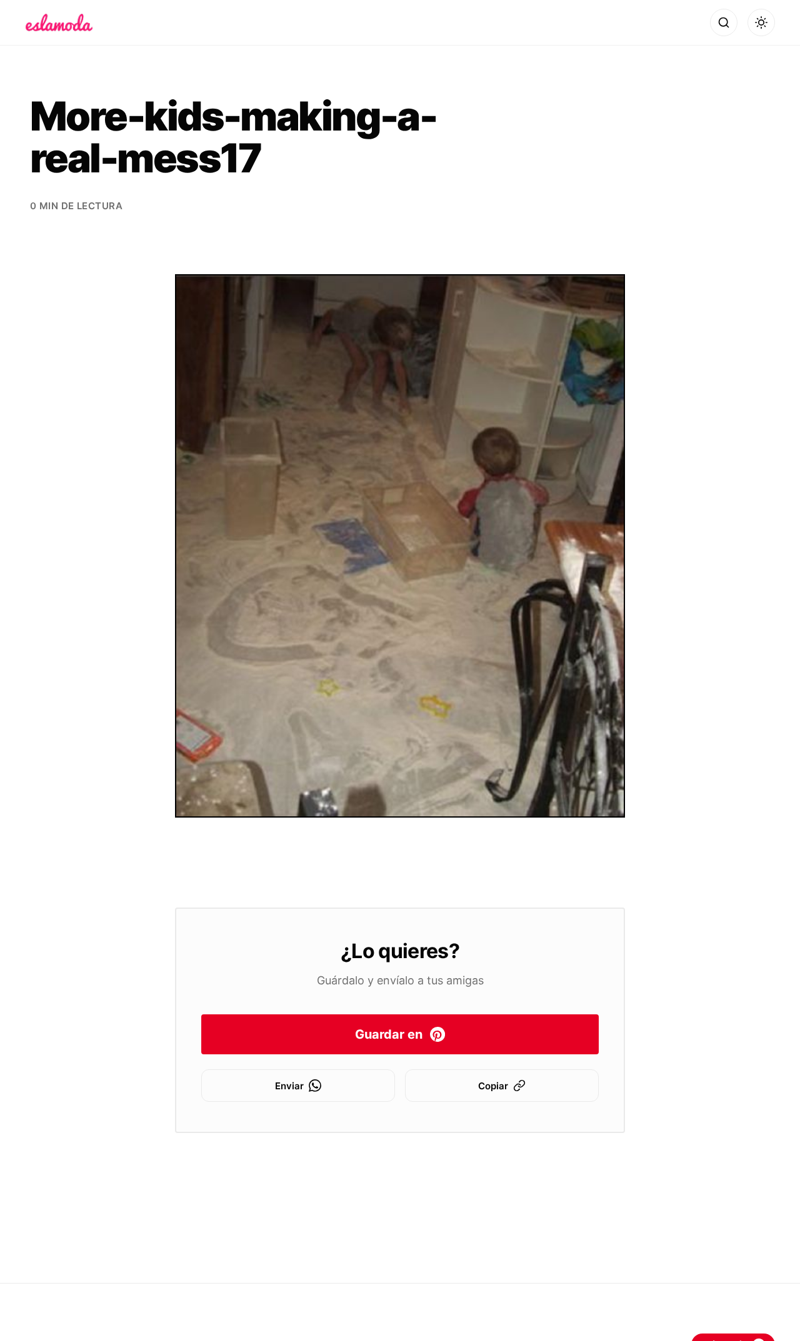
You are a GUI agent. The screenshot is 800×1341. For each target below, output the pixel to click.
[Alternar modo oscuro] (761, 22)
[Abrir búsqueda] (724, 22)
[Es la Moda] (59, 22)
